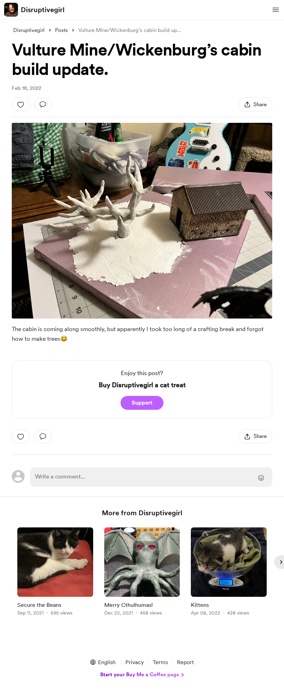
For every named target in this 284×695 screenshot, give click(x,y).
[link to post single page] (55, 573)
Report (185, 662)
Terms (160, 662)
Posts (61, 30)
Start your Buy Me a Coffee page (139, 674)
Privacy (134, 662)
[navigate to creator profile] (11, 10)
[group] (55, 573)
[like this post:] (21, 104)
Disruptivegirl (42, 10)
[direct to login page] (151, 477)
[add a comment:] (43, 104)
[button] (276, 10)
